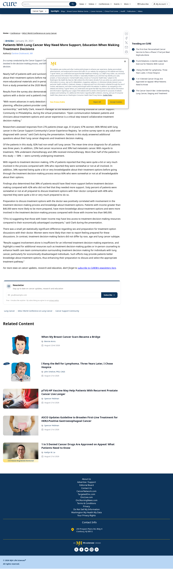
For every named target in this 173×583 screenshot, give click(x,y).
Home (5, 33)
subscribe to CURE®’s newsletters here (97, 267)
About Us (86, 479)
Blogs (63, 11)
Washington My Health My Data (86, 512)
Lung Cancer (9, 311)
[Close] (125, 61)
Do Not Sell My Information (86, 509)
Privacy (86, 506)
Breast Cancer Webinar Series (77, 11)
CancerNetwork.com (86, 491)
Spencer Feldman (51, 398)
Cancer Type (38, 11)
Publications (131, 11)
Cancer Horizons (96, 11)
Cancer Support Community (67, 311)
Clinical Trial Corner (111, 11)
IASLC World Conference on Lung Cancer (35, 311)
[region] (87, 83)
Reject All (97, 102)
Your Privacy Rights (86, 515)
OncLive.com (86, 497)
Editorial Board (86, 485)
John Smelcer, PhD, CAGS (54, 371)
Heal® (122, 11)
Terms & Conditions (86, 503)
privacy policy (54, 300)
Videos (140, 11)
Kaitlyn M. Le (49, 452)
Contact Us (86, 488)
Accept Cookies (116, 102)
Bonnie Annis (50, 341)
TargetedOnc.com (86, 494)
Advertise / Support (86, 482)
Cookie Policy (107, 95)
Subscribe (108, 295)
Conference (15, 33)
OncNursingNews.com (86, 500)
